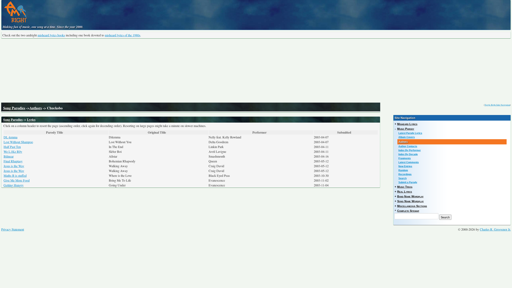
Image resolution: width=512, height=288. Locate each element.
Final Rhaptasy (13, 161)
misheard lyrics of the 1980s (122, 35)
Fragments (404, 158)
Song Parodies (14, 108)
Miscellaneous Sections (412, 206)
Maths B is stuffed (15, 175)
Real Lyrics (404, 191)
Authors (35, 108)
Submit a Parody (407, 182)
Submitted (344, 132)
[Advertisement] (256, 71)
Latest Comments (408, 162)
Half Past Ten (12, 147)
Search (402, 178)
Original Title (157, 132)
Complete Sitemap (408, 210)
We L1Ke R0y (13, 151)
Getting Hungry (14, 185)
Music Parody (405, 128)
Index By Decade (408, 154)
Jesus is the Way (14, 166)
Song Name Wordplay (410, 201)
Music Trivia (404, 186)
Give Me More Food (17, 180)
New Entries (405, 166)
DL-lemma (10, 137)
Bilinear (9, 156)
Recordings (405, 174)
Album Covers (406, 137)
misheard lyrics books (51, 35)
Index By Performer (409, 150)
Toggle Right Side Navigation (497, 104)
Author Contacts (407, 146)
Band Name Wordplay (410, 196)
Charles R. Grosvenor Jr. (495, 229)
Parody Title (54, 132)
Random (403, 170)
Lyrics (31, 119)
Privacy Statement (12, 229)
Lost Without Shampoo (18, 142)
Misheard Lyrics (407, 124)
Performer (259, 132)
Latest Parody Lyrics (410, 133)
